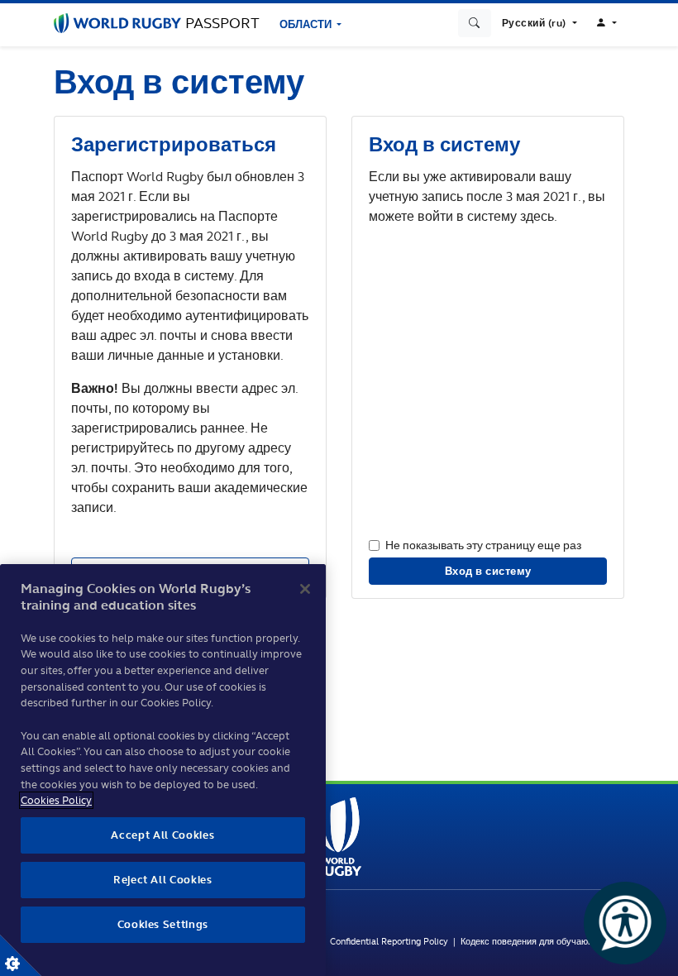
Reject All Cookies (162, 880)
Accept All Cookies (162, 835)
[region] (163, 770)
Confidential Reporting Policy (390, 941)
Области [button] (306, 24)
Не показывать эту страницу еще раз (483, 545)
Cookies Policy (56, 800)
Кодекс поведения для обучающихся (538, 941)
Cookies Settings (20, 955)
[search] (474, 23)
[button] (539, 23)
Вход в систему (488, 571)
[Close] (305, 589)
